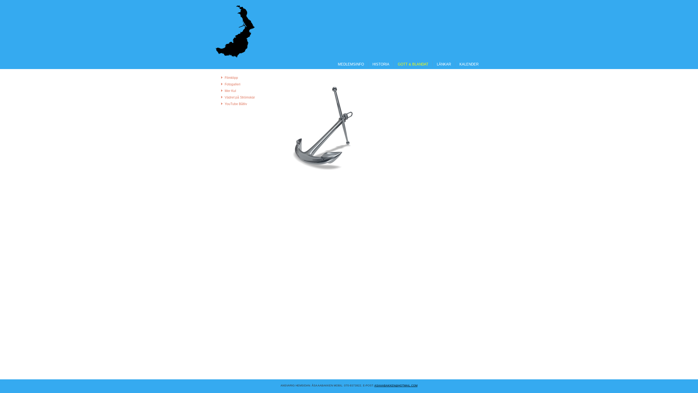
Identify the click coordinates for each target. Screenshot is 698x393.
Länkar (444, 64)
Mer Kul (230, 91)
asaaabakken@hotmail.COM (395, 385)
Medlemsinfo (351, 64)
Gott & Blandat (413, 64)
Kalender (469, 64)
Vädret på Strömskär (240, 97)
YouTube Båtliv (236, 104)
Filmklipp (231, 78)
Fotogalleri (232, 84)
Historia (380, 64)
